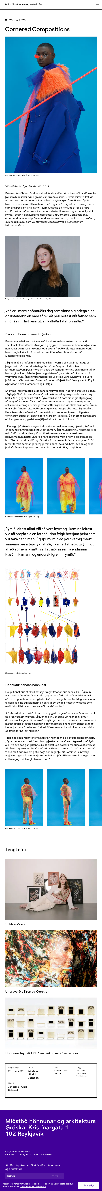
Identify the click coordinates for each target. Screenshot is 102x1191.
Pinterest (57, 1073)
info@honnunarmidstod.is (17, 1151)
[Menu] (97, 4)
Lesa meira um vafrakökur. (33, 1186)
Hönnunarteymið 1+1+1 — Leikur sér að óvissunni (41, 1053)
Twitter (65, 1071)
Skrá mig (54, 1176)
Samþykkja (89, 1185)
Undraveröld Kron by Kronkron (27, 991)
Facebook (57, 1071)
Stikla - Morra (15, 924)
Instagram (24, 1154)
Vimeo (36, 1154)
